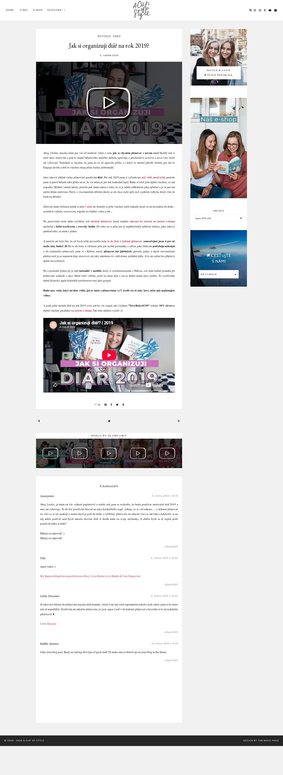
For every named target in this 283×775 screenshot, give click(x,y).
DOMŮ (10, 10)
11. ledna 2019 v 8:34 (165, 643)
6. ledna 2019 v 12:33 (164, 595)
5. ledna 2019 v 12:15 (165, 495)
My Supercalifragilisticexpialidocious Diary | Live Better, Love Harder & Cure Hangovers (90, 576)
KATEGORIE (54, 10)
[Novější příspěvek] (39, 421)
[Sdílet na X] (117, 405)
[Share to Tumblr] (123, 405)
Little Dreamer (50, 596)
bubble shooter (49, 644)
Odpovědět (171, 546)
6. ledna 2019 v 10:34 (164, 557)
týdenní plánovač (132, 241)
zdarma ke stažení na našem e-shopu (152, 221)
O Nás (24, 10)
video (117, 36)
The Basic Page (268, 741)
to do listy (113, 241)
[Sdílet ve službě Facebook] (111, 405)
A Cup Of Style (33, 741)
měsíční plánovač (101, 221)
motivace (104, 36)
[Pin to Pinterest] (105, 405)
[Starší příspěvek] (179, 421)
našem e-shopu (83, 310)
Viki (43, 558)
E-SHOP (37, 10)
